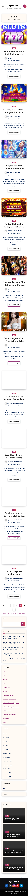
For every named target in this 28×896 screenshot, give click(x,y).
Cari (4, 619)
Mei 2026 (5, 733)
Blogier (22, 891)
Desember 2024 (7, 761)
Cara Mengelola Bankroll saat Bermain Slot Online (14, 574)
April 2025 (6, 745)
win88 (4, 722)
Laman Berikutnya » (21, 613)
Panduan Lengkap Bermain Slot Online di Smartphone (14, 516)
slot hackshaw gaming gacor (11, 703)
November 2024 (7, 765)
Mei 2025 (5, 741)
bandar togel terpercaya (9, 699)
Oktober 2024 (6, 769)
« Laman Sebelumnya (8, 613)
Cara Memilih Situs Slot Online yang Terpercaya (14, 458)
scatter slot (6, 718)
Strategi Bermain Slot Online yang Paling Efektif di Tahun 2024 (14, 285)
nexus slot (5, 679)
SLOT (14, 48)
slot (4, 671)
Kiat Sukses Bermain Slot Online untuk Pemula (14, 54)
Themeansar (13, 893)
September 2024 (7, 773)
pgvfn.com (13, 6)
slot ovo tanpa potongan (10, 714)
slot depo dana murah (9, 695)
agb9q (9, 58)
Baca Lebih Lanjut (14, 76)
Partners (6, 794)
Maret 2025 (6, 749)
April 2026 (6, 737)
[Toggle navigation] (2, 6)
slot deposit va (7, 711)
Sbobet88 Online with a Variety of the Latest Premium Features (13, 637)
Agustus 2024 (7, 777)
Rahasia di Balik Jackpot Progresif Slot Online (14, 659)
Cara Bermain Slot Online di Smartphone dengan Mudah (14, 399)
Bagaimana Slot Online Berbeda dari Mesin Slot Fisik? (14, 168)
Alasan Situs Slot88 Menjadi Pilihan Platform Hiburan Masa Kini (13, 648)
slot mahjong (6, 687)
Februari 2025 (7, 753)
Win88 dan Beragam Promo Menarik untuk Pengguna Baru (13, 654)
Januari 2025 (6, 757)
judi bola (5, 691)
